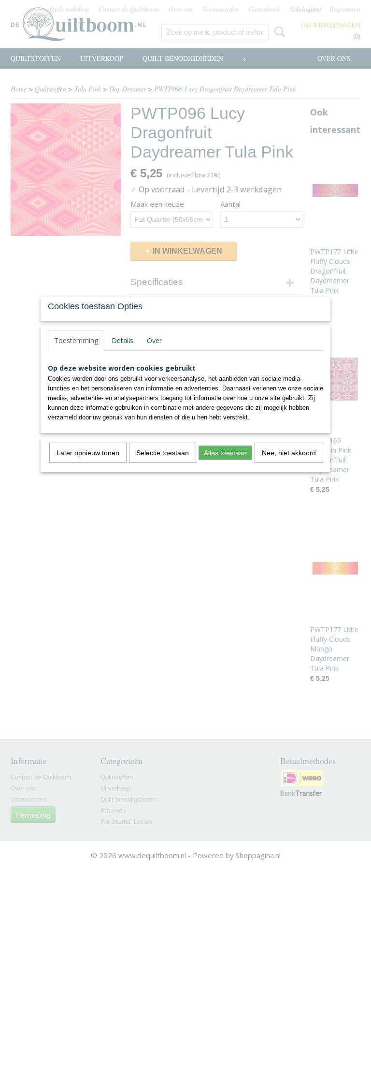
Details (122, 340)
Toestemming (76, 340)
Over (154, 340)
